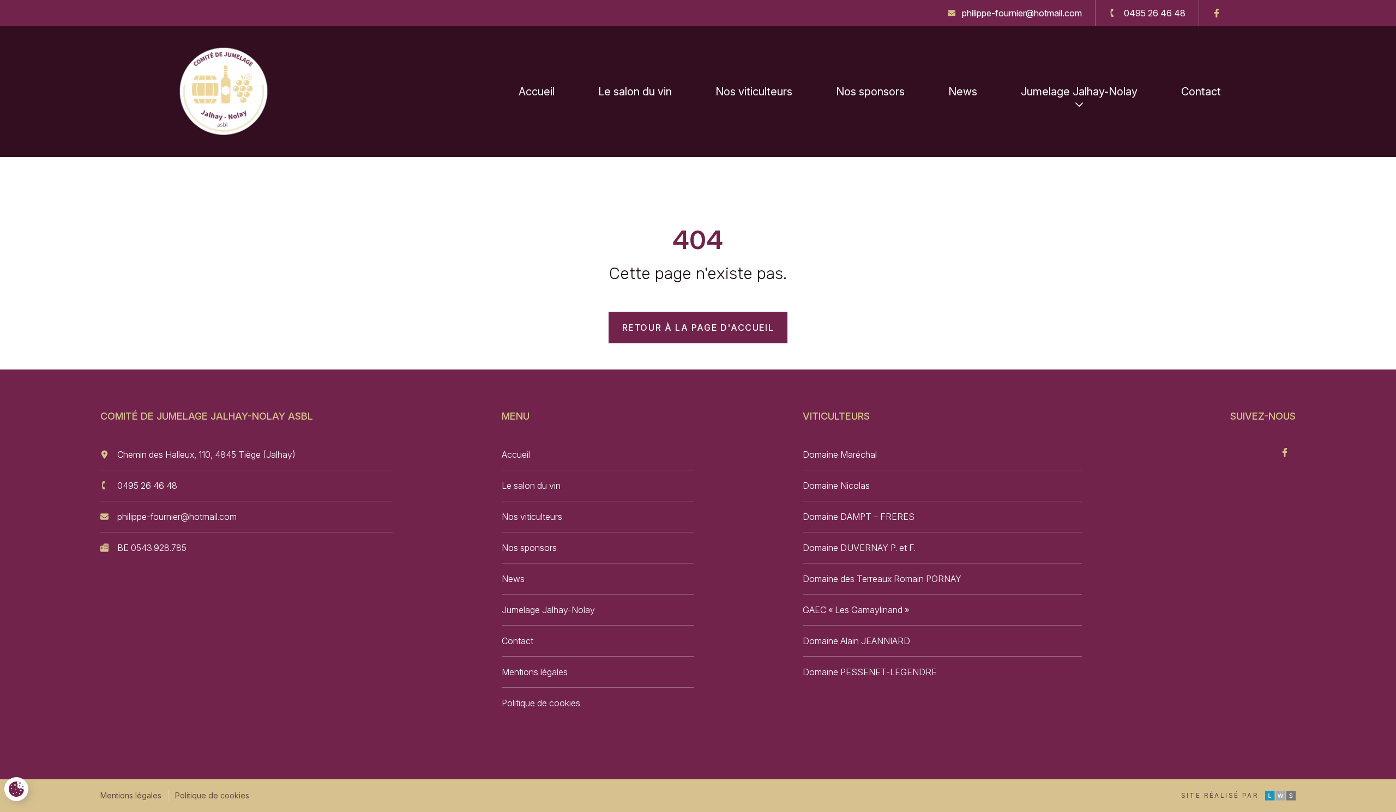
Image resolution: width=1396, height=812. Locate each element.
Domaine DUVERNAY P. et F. (859, 547)
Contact (1201, 91)
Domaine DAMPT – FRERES (858, 516)
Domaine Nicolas (836, 485)
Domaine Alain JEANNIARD (856, 640)
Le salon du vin (635, 91)
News (962, 91)
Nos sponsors (870, 91)
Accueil (537, 91)
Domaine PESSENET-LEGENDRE (870, 671)
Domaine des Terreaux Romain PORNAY (882, 578)
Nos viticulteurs (753, 91)
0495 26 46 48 (147, 485)
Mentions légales (535, 671)
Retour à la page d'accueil (698, 327)
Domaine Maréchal (840, 454)
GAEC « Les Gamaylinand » (856, 609)
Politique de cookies (541, 703)
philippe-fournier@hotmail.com (177, 516)
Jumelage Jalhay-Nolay (1079, 91)
